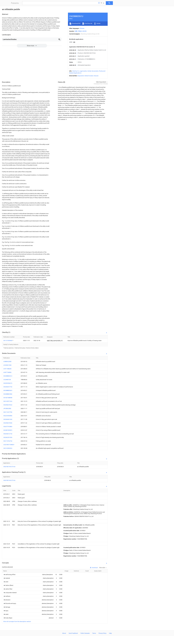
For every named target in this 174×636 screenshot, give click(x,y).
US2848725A (7, 379)
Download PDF (76, 23)
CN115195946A (8, 340)
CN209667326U (7, 405)
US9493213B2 (7, 365)
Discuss (96, 75)
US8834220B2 (7, 361)
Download (94, 567)
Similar (98, 23)
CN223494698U (7, 415)
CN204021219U (7, 434)
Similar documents (92, 71)
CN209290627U (7, 383)
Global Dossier (88, 75)
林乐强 (84, 31)
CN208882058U (7, 394)
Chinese (82, 28)
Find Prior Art (88, 23)
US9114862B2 (7, 368)
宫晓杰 (80, 31)
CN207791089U (7, 426)
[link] (9, 574)
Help (110, 633)
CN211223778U (7, 412)
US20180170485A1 (8, 444)
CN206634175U (7, 387)
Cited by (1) (75, 71)
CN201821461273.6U (9, 466)
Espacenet (81, 75)
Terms (94, 633)
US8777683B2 (7, 372)
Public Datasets (85, 633)
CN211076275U (7, 441)
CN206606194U (7, 419)
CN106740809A (7, 397)
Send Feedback (73, 633)
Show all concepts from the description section (17, 621)
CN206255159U (7, 437)
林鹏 (76, 31)
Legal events (83, 71)
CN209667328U (7, 423)
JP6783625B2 (7, 408)
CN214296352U (7, 448)
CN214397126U (7, 401)
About (64, 633)
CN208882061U (7, 376)
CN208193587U (7, 430)
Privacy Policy (102, 633)
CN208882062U (7, 390)
